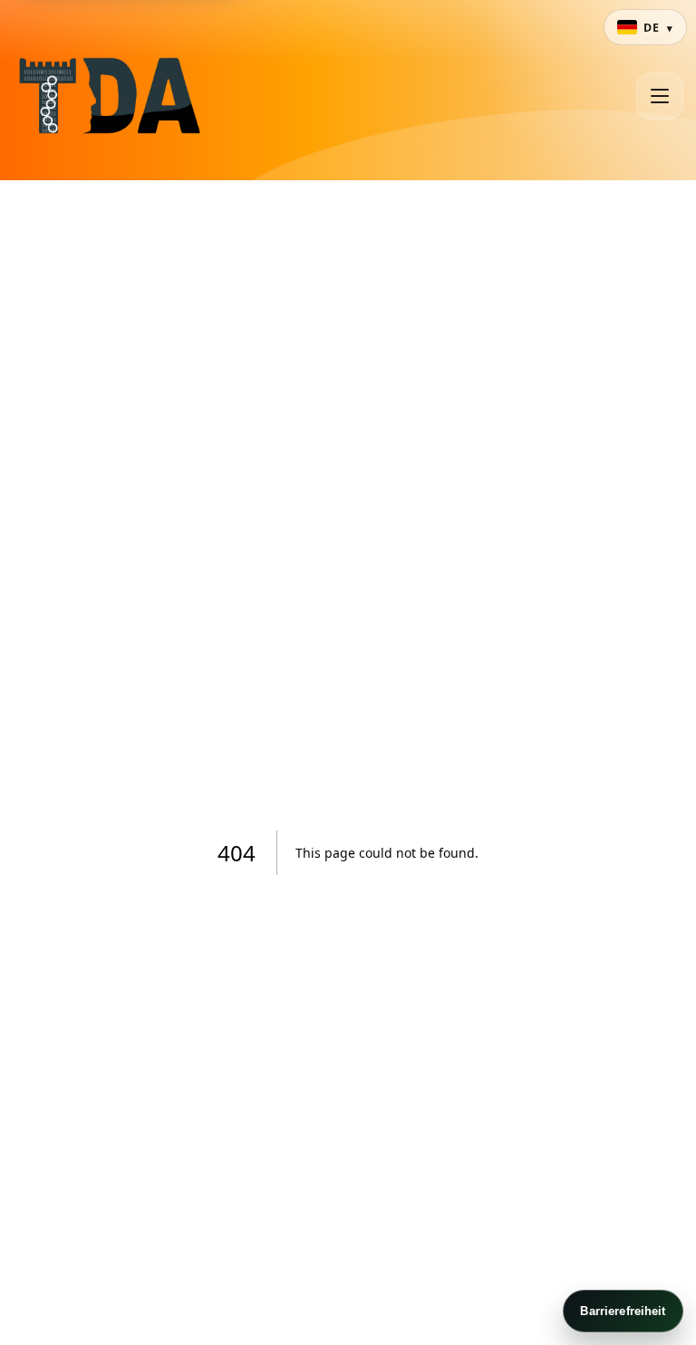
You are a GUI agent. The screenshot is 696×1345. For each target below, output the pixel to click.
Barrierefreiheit (622, 1311)
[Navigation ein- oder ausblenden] (659, 96)
